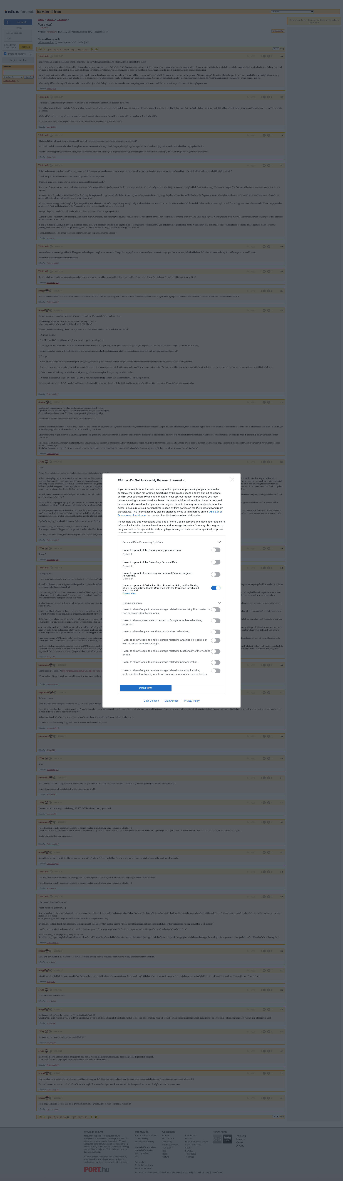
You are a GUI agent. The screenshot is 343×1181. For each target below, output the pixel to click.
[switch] (215, 550)
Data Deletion (151, 700)
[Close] (233, 480)
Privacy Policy (192, 700)
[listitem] (171, 542)
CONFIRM (145, 688)
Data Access (171, 700)
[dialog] (171, 590)
